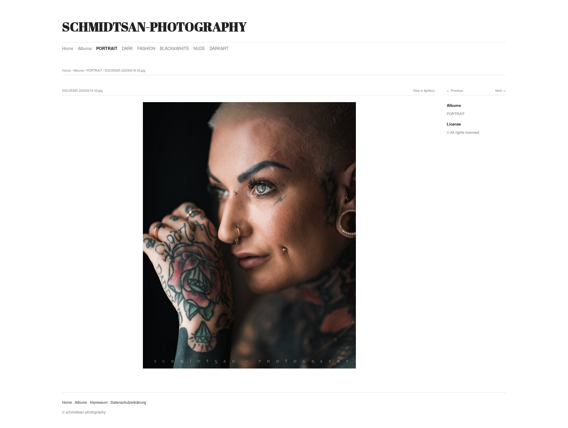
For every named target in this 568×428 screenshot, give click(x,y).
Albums (85, 48)
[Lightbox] (249, 369)
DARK (127, 48)
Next (498, 90)
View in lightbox (424, 90)
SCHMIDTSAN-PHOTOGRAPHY (154, 26)
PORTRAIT (106, 48)
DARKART (219, 48)
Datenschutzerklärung (128, 402)
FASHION (146, 48)
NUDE (199, 48)
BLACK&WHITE (174, 48)
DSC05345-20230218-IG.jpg (125, 70)
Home (67, 48)
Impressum (99, 402)
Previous (457, 90)
